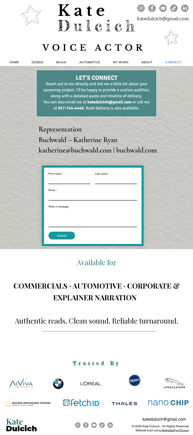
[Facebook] (152, 8)
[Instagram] (141, 8)
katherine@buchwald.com (75, 150)
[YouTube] (163, 8)
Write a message (58, 206)
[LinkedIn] (184, 8)
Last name (101, 173)
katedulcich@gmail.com (163, 19)
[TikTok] (174, 8)
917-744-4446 (71, 108)
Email (52, 190)
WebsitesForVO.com (175, 430)
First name (55, 173)
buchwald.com (136, 150)
